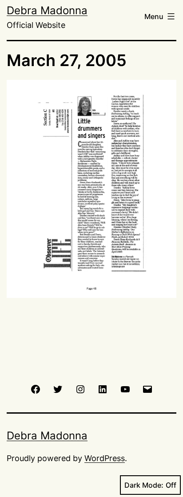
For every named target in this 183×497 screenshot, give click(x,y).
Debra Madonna (47, 10)
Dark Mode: (143, 485)
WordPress (104, 458)
